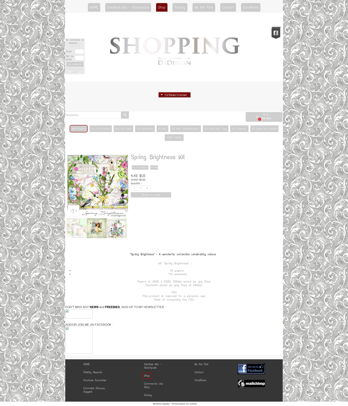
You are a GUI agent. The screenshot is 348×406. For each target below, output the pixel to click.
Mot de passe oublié (75, 70)
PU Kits (162, 128)
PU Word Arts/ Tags (215, 128)
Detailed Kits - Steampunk (128, 7)
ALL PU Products (101, 128)
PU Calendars (239, 128)
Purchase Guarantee (94, 380)
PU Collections (145, 128)
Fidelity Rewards (92, 372)
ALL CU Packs (123, 128)
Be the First (203, 7)
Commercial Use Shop (153, 385)
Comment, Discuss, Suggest (94, 390)
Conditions (250, 7)
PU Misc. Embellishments (185, 128)
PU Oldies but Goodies (264, 128)
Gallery (180, 7)
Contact (228, 7)
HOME (94, 7)
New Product (78, 128)
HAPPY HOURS (174, 137)
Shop (161, 7)
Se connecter (75, 64)
